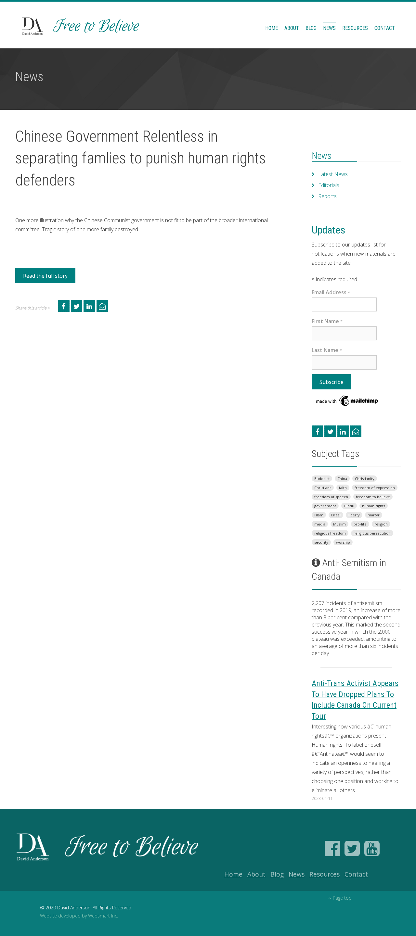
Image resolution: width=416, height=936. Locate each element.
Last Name (327, 350)
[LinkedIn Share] (89, 305)
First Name (327, 321)
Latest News (333, 174)
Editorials (328, 185)
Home (271, 28)
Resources (355, 28)
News (329, 28)
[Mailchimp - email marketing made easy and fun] (347, 400)
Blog (311, 28)
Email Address (331, 292)
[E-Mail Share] (102, 305)
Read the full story (45, 275)
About (291, 28)
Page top (342, 898)
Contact (384, 28)
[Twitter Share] (76, 305)
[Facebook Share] (64, 305)
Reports (327, 196)
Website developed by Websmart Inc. (79, 916)
